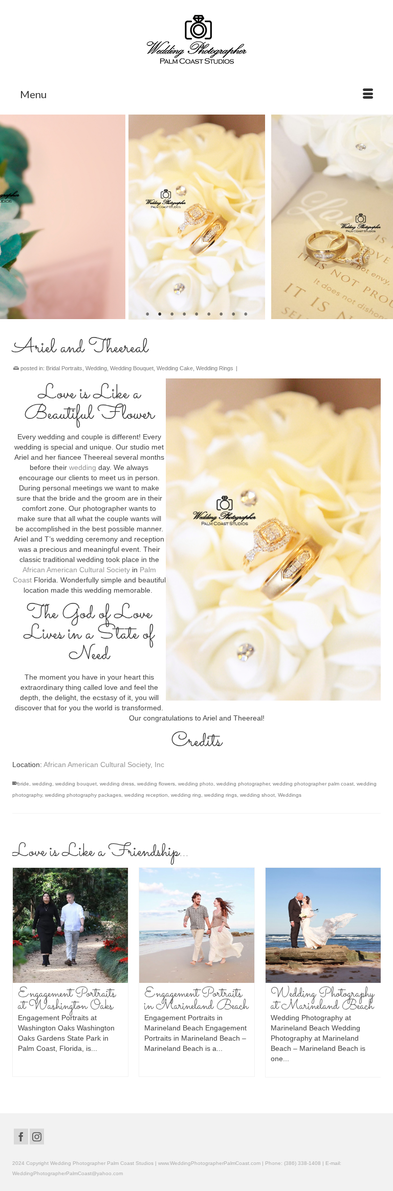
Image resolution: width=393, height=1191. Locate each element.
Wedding (96, 368)
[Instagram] (37, 1136)
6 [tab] (209, 314)
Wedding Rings (214, 368)
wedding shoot (257, 795)
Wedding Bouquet (132, 368)
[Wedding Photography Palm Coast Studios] (196, 40)
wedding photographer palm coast (313, 783)
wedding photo (195, 783)
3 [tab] (172, 314)
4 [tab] (184, 314)
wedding (82, 467)
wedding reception (146, 795)
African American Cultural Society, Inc (103, 764)
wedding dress (117, 783)
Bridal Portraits (64, 368)
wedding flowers (156, 783)
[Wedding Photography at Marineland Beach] (260, 925)
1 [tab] (147, 314)
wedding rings (220, 795)
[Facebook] (21, 1136)
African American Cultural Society (76, 570)
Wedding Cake (175, 368)
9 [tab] (246, 314)
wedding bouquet (76, 783)
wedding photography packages (83, 795)
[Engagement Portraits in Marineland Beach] (133, 925)
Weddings (289, 795)
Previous (14, 217)
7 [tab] (221, 314)
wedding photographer (243, 783)
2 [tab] (160, 314)
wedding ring (186, 795)
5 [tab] (196, 314)
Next (379, 217)
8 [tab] (233, 314)
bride (23, 783)
